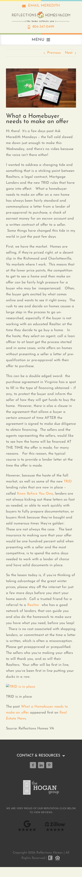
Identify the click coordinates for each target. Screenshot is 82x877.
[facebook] (33, 765)
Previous (54, 53)
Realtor (33, 605)
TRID (68, 481)
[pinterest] (49, 765)
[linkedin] (41, 765)
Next (68, 53)
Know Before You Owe (35, 494)
